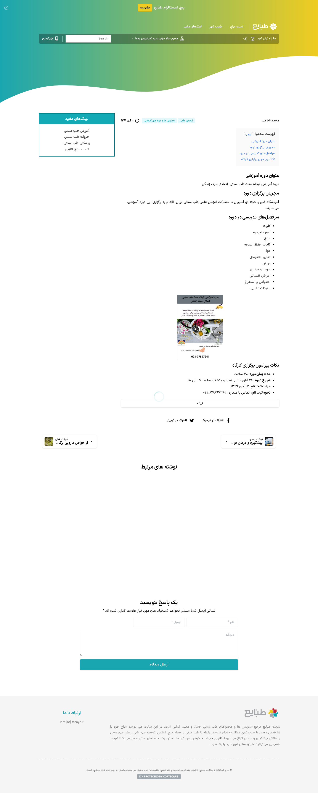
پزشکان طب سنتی (77, 143)
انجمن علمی (176, 61)
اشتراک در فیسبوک (212, 420)
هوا (268, 250)
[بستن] (6, 7)
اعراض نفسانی (260, 275)
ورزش (266, 263)
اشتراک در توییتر (177, 420)
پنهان (248, 134)
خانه (193, 61)
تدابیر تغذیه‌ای (260, 257)
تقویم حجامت (212, 738)
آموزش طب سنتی (77, 130)
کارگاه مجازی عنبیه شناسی (124, 520)
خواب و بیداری (260, 269)
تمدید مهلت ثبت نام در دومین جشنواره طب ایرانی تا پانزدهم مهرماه (223, 524)
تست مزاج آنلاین (77, 149)
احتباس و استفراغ (257, 282)
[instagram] (252, 39)
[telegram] (245, 39)
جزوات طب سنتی (76, 136)
